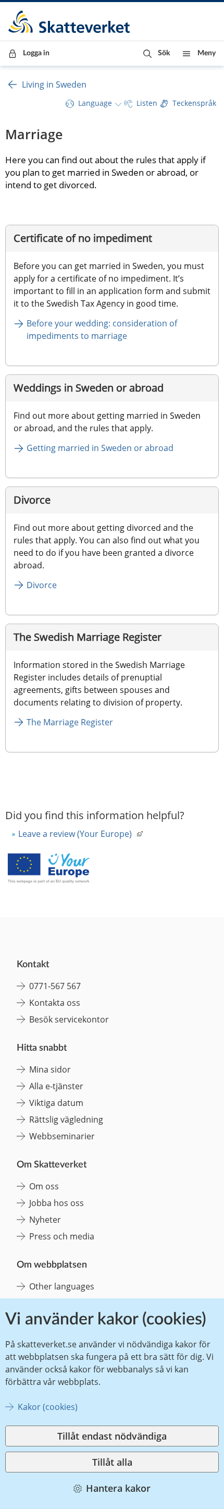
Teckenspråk (194, 103)
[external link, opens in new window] (48, 869)
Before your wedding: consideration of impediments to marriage (103, 330)
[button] (156, 53)
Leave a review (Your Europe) (75, 833)
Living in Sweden (54, 84)
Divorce (42, 585)
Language (95, 103)
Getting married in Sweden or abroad (100, 448)
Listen (146, 103)
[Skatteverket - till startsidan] (69, 21)
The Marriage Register (70, 722)
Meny (206, 53)
